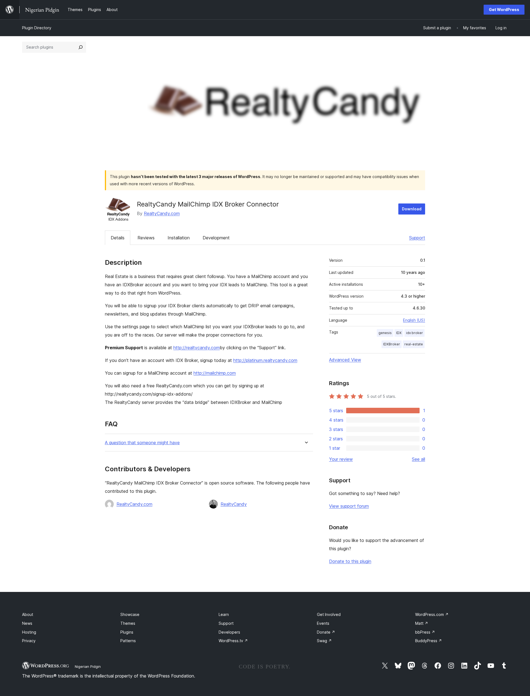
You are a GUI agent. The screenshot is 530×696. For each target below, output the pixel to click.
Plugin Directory (36, 27)
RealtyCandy (234, 504)
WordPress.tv (233, 640)
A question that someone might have (142, 442)
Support (417, 237)
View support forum (349, 506)
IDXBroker (391, 344)
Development (216, 237)
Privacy (29, 640)
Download (412, 209)
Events (323, 623)
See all (418, 459)
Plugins (126, 632)
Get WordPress (504, 9)
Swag (324, 640)
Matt (421, 623)
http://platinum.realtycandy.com (265, 360)
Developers (229, 632)
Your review (341, 459)
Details (117, 237)
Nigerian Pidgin (88, 666)
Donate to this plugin (350, 561)
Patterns (128, 640)
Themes (127, 623)
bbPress (425, 632)
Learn (224, 614)
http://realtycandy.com (196, 347)
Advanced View (345, 359)
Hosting (29, 632)
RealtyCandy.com (162, 213)
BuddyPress (428, 640)
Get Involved (329, 614)
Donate (326, 632)
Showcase (129, 614)
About (27, 614)
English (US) (414, 320)
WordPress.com (432, 614)
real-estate (413, 344)
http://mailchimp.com (215, 373)
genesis (385, 333)
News (27, 623)
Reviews (146, 237)
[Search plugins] (80, 47)
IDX (399, 333)
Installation (179, 237)
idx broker (414, 333)
